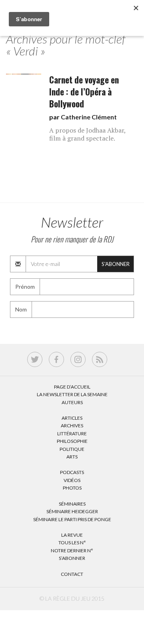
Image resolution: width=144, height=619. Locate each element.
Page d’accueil (72, 387)
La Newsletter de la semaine (72, 394)
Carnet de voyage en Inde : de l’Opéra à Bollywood (84, 91)
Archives (72, 426)
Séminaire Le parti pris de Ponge (72, 519)
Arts (72, 457)
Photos (72, 488)
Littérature (72, 433)
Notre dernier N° (72, 551)
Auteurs (72, 402)
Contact (72, 574)
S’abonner (72, 558)
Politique (72, 449)
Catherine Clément (89, 117)
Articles (72, 418)
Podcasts (72, 472)
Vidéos (72, 480)
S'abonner (116, 264)
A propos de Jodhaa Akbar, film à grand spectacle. (87, 134)
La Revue (72, 535)
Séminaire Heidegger (72, 511)
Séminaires (72, 504)
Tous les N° (72, 543)
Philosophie (72, 441)
